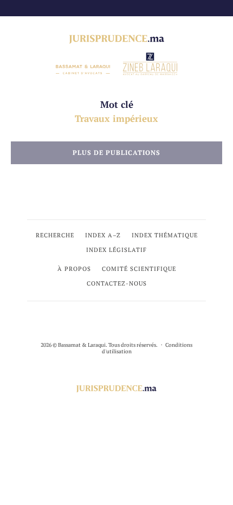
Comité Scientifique (139, 269)
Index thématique (165, 235)
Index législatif (116, 250)
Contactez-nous (117, 283)
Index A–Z (103, 235)
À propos (74, 269)
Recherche (55, 235)
